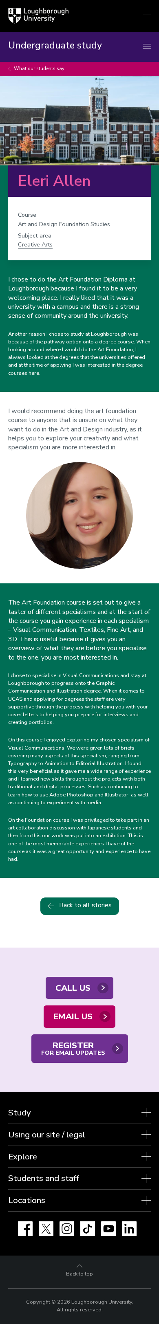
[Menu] (147, 47)
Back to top (79, 1274)
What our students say (39, 69)
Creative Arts (35, 244)
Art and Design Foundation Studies (64, 224)
